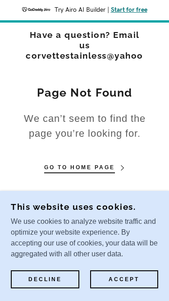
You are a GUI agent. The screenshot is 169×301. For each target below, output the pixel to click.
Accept (124, 279)
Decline (45, 279)
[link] (84, 45)
